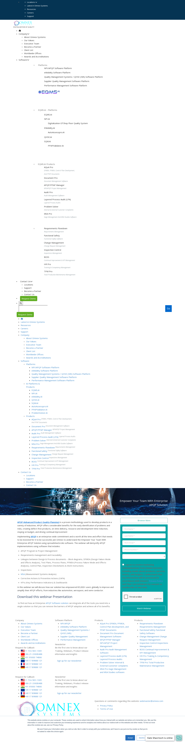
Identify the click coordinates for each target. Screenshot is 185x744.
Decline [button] (142, 738)
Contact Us (29, 294)
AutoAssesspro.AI (56, 132)
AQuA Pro (48, 167)
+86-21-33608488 (33, 654)
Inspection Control (52, 249)
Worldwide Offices (32, 53)
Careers (30, 12)
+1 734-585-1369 (33, 650)
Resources (31, 9)
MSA (23, 574)
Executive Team (31, 43)
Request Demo (29, 298)
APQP (33, 536)
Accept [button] (130, 738)
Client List (28, 50)
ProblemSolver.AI (40, 412)
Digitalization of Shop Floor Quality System (67, 123)
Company (23, 33)
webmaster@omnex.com (151, 701)
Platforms (30, 364)
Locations (31, 2)
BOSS (46, 257)
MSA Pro (48, 213)
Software (23, 59)
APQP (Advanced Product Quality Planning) (38, 522)
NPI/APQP (65, 623)
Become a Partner (32, 46)
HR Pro (47, 264)
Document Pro (51, 178)
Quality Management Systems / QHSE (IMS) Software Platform (73, 76)
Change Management (54, 242)
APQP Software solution (57, 603)
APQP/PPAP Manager (54, 185)
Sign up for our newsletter (69, 660)
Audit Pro (48, 192)
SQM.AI (47, 141)
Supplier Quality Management (74, 636)
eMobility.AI (49, 128)
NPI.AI (47, 119)
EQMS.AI (48, 114)
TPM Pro (48, 271)
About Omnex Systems (35, 37)
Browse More (144, 520)
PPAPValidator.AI (55, 145)
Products (30, 416)
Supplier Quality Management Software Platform (66, 81)
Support (30, 16)
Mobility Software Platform (57, 72)
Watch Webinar (144, 608)
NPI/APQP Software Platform (58, 68)
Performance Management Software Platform (65, 85)
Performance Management (72, 639)
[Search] (21, 303)
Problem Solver (51, 206)
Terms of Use (106, 708)
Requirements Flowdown (55, 228)
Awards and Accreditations (36, 56)
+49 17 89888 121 (33, 660)
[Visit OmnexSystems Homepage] (20, 30)
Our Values (29, 40)
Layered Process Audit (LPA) (57, 199)
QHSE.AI (48, 137)
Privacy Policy (156, 581)
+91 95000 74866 (33, 657)
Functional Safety (52, 235)
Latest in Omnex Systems (37, 5)
